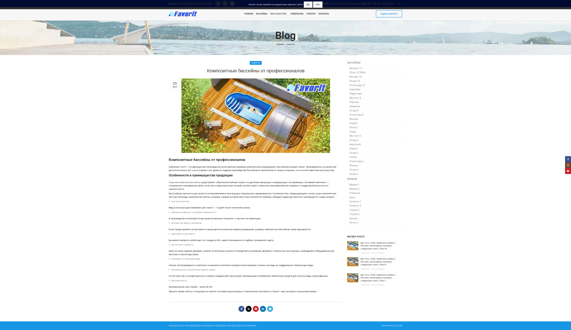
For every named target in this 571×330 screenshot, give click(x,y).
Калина (353, 173)
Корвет (353, 123)
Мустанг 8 (355, 97)
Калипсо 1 (355, 201)
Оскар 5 (353, 152)
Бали (352, 197)
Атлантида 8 (356, 114)
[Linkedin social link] (263, 309)
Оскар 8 (353, 110)
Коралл (353, 148)
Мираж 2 (354, 188)
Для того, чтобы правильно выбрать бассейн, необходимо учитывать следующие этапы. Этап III (378, 245)
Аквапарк (354, 89)
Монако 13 (355, 68)
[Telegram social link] (270, 309)
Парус (352, 131)
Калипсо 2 (355, 205)
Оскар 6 (353, 140)
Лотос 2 (353, 222)
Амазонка (355, 144)
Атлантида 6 (356, 161)
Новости (291, 44)
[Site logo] (183, 13)
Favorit (183, 166)
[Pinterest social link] (256, 309)
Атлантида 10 (357, 85)
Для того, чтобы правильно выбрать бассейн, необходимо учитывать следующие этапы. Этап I (378, 277)
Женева (353, 119)
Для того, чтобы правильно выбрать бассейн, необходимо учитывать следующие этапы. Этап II (378, 261)
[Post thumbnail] (352, 247)
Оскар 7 (353, 127)
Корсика (354, 102)
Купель (353, 218)
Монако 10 (355, 76)
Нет (318, 4)
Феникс (353, 165)
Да (308, 4)
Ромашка (354, 193)
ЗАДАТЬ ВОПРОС (389, 13)
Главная (280, 44)
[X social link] (249, 309)
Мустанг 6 (355, 135)
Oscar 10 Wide (357, 72)
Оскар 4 (353, 169)
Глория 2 (354, 214)
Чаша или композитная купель (184, 182)
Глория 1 (354, 210)
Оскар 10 (354, 80)
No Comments (377, 253)
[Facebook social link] (241, 309)
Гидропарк (355, 93)
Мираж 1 (354, 184)
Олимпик (354, 106)
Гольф (352, 157)
